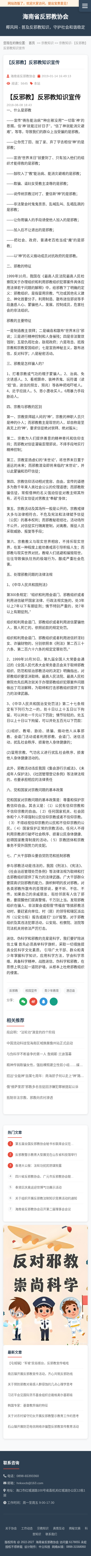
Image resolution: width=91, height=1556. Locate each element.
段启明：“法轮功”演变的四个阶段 (31, 1032)
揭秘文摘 (74, 1528)
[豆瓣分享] (54, 1002)
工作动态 (27, 1528)
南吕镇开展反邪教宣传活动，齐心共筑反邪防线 (40, 1374)
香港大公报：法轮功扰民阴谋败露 (38, 1165)
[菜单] (85, 6)
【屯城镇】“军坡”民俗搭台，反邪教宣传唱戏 (38, 1363)
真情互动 (58, 1528)
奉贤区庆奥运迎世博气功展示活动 (38, 1187)
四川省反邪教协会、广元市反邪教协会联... (44, 1176)
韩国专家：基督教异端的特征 (28, 1405)
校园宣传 (31, 990)
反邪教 (13, 990)
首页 (32, 43)
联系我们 (51, 1534)
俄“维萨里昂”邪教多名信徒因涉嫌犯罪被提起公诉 (42, 1087)
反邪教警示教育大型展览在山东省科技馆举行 (46, 1154)
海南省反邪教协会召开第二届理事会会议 (43, 1209)
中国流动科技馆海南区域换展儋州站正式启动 (40, 1043)
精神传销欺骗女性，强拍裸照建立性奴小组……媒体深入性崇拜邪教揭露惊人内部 (45, 1065)
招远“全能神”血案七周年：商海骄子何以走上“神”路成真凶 (45, 1076)
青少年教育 (51, 990)
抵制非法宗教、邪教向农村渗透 (30, 1097)
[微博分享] (33, 1002)
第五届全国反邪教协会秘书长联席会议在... (44, 1144)
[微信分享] (23, 1002)
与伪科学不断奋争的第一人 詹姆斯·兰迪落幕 (39, 1054)
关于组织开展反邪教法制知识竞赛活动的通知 (46, 1198)
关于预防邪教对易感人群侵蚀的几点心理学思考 (40, 1384)
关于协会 (11, 1528)
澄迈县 (70, 990)
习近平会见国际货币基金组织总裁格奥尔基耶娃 (40, 1395)
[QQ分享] (43, 1002)
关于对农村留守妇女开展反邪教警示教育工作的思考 (43, 1416)
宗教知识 (43, 1528)
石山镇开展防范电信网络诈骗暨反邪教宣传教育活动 (43, 1426)
